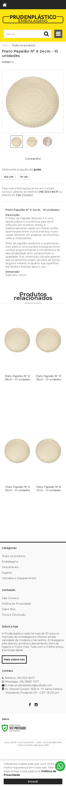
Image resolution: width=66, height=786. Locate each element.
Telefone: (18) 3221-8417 (19, 678)
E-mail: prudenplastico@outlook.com (28, 685)
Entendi (33, 781)
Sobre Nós (8, 609)
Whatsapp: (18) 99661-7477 (21, 681)
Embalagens (10, 561)
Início (5, 45)
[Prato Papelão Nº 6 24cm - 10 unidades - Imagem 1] (17, 142)
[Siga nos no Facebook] (30, 705)
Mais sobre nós (14, 659)
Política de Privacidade (16, 603)
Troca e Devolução (14, 614)
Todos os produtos (23, 45)
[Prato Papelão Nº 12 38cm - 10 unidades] (17, 360)
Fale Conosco (24, 195)
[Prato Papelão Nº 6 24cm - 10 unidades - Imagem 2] (32, 142)
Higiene (7, 572)
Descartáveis (10, 567)
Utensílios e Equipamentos (19, 578)
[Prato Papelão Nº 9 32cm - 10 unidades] (17, 471)
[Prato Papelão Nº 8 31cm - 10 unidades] (48, 471)
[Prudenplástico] (33, 18)
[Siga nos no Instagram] (36, 705)
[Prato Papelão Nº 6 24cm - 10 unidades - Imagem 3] (47, 142)
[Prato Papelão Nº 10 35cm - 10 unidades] (48, 360)
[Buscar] (46, 34)
